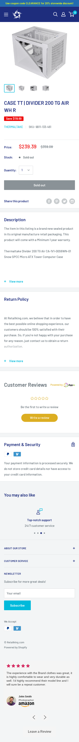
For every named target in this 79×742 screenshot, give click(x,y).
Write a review (39, 417)
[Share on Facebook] (49, 201)
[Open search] (55, 14)
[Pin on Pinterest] (57, 201)
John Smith (25, 696)
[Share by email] (72, 201)
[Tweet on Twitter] (64, 201)
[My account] (63, 14)
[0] (71, 14)
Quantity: (10, 170)
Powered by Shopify (15, 647)
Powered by (56, 384)
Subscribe (17, 605)
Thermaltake (13, 127)
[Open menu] (6, 14)
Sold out (39, 185)
